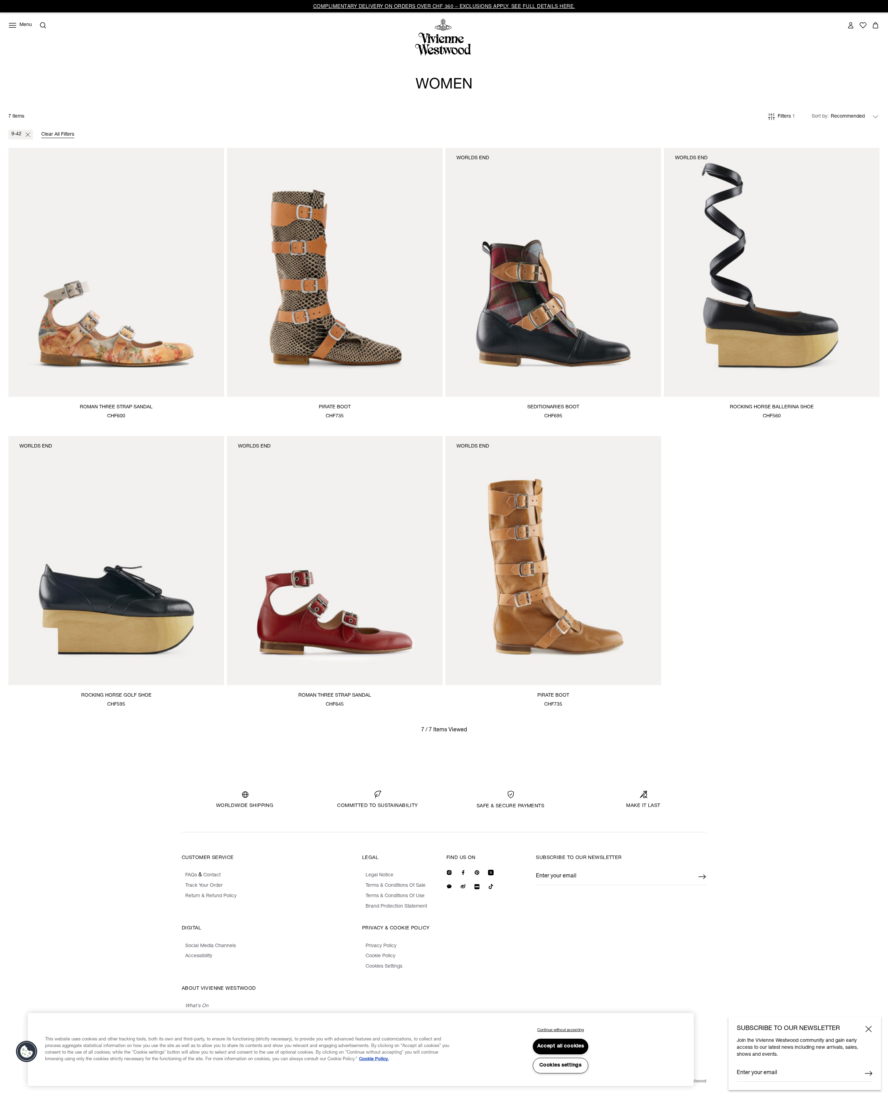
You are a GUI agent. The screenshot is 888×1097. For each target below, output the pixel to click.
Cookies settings (560, 1065)
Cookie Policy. (374, 1059)
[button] (27, 1051)
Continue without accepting (560, 1030)
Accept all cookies (560, 1046)
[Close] (868, 1029)
